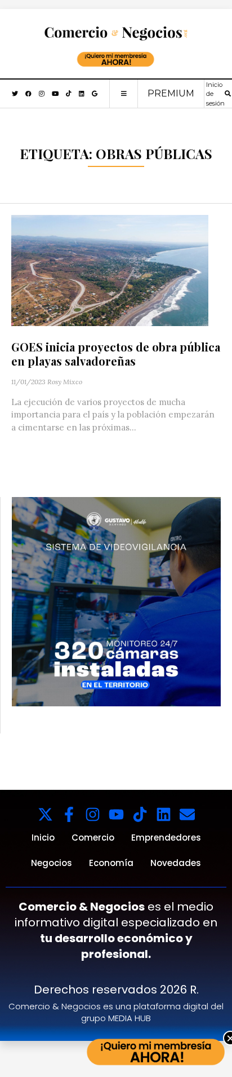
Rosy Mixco (64, 381)
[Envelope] (187, 814)
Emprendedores (166, 837)
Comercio (93, 837)
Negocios (51, 863)
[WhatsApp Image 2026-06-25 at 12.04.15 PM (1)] (116, 601)
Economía (111, 863)
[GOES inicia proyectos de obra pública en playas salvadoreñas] (109, 269)
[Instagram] (92, 814)
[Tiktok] (140, 814)
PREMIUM (171, 93)
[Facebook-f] (69, 814)
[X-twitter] (45, 814)
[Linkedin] (163, 814)
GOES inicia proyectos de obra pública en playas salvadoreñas (115, 353)
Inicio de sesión (215, 94)
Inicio (43, 837)
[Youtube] (116, 814)
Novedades (175, 863)
